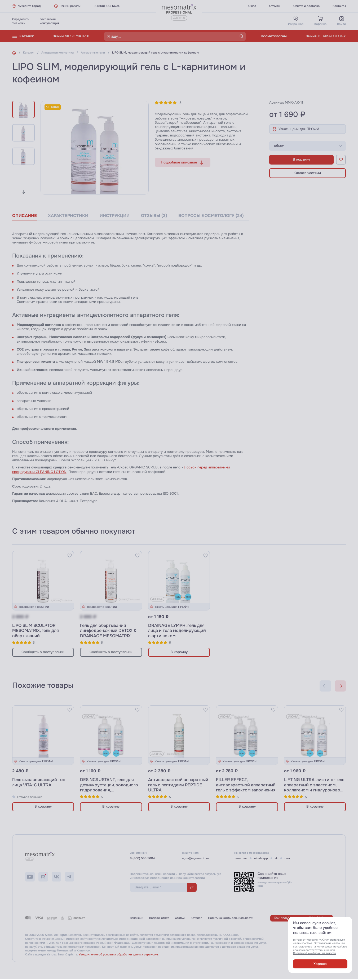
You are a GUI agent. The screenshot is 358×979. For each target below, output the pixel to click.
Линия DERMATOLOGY (326, 36)
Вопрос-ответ (159, 918)
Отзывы (274, 6)
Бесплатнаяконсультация (49, 21)
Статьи (180, 918)
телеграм (240, 858)
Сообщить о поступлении (42, 652)
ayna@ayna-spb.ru (195, 858)
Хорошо (320, 964)
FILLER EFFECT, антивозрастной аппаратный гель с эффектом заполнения (246, 785)
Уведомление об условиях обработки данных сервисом (118, 954)
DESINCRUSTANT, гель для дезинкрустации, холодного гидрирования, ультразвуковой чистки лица (110, 787)
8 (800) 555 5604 (107, 6)
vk (276, 858)
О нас (252, 6)
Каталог (26, 36)
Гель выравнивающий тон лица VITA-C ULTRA (38, 782)
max (287, 858)
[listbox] (307, 146)
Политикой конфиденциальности (314, 953)
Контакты (339, 6)
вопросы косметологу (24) (211, 215)
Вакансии (136, 918)
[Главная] (14, 53)
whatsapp (261, 858)
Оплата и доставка (306, 6)
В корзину (301, 159)
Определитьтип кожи (20, 21)
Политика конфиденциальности (230, 918)
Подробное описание (179, 162)
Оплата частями (307, 173)
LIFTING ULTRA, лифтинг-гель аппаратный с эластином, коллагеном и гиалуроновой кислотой (314, 787)
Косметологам (274, 36)
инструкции (115, 215)
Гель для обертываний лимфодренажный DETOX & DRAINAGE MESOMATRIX (108, 631)
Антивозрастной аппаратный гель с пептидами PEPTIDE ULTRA (178, 785)
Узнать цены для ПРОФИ (299, 129)
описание (24, 215)
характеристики (68, 215)
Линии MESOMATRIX (70, 36)
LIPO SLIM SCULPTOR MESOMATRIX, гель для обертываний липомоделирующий (35, 633)
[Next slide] (23, 191)
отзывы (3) (154, 215)
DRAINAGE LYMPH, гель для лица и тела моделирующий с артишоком (177, 631)
